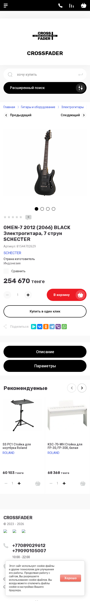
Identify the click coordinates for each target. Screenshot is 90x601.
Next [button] (82, 388)
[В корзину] (37, 483)
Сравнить (18, 271)
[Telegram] (52, 326)
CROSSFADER (45, 53)
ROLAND (8, 453)
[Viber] (58, 326)
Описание (45, 351)
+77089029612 (28, 545)
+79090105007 (29, 550)
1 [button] (36, 209)
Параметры (45, 366)
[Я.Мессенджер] (33, 326)
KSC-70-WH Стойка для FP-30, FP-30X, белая (65, 446)
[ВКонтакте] (39, 326)
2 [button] (42, 209)
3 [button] (48, 209)
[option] (45, 162)
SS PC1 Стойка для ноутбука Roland (17, 446)
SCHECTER (12, 253)
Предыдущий (20, 115)
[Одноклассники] (45, 326)
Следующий (70, 115)
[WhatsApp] (64, 326)
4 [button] (53, 209)
